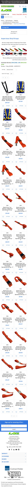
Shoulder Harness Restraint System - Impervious (7, 125)
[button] (14, 32)
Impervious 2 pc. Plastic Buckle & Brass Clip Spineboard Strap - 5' (20, 209)
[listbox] (11, 69)
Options (8, 105)
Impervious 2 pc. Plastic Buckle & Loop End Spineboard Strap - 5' (20, 292)
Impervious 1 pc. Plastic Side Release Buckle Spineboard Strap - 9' (20, 265)
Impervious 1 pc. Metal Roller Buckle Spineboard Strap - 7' (7, 376)
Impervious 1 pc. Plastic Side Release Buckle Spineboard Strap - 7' (7, 292)
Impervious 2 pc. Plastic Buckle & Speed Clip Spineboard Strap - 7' (20, 154)
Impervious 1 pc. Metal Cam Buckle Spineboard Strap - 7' (20, 404)
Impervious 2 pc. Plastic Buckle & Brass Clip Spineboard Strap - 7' (7, 237)
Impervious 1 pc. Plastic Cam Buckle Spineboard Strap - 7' (7, 153)
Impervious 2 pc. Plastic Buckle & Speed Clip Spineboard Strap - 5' (7, 182)
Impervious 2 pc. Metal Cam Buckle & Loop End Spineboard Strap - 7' (20, 376)
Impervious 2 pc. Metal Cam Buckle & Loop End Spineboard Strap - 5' (7, 404)
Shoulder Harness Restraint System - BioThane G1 (20, 98)
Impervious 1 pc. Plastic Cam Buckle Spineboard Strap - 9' (20, 126)
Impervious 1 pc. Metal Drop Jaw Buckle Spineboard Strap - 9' (7, 348)
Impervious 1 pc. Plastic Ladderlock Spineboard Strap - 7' (7, 209)
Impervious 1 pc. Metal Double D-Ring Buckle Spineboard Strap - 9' (20, 320)
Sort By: (3, 69)
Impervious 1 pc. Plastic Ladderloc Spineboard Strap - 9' (20, 182)
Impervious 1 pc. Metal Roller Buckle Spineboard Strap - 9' (20, 348)
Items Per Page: (5, 73)
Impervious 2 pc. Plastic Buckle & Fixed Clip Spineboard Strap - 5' (7, 265)
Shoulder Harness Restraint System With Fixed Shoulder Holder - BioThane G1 (7, 98)
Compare (23, 6)
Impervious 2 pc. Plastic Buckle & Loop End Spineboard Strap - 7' (7, 320)
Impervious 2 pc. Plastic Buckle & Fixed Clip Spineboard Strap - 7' (20, 237)
